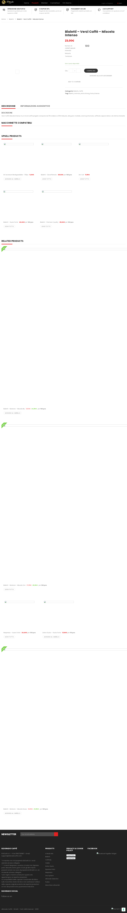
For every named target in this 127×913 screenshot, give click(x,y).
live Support (108, 9)
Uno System (49, 876)
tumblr (38, 896)
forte (92, 93)
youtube (34, 896)
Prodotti (35, 3)
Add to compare (74, 82)
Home (26, 3)
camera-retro (18, 896)
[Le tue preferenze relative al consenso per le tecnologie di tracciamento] (123, 909)
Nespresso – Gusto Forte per (19, 633)
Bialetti (11, 19)
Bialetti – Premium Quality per (56, 222)
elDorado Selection (51, 879)
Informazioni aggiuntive (35, 106)
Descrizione (8, 106)
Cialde (47, 863)
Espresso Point (50, 869)
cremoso (77, 93)
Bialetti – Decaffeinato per (56, 175)
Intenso (97, 93)
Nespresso (48, 872)
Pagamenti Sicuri (78, 9)
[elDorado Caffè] (7, 2)
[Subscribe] (56, 834)
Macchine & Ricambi (52, 885)
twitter (22, 896)
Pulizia (47, 882)
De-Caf (84, 175)
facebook (15, 896)
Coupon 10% (44, 9)
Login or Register (107, 3)
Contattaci (55, 3)
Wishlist (44, 3)
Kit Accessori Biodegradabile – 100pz (18, 175)
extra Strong (85, 93)
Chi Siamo (67, 3)
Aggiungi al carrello (12, 179)
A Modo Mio (49, 854)
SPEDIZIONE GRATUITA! (16, 9)
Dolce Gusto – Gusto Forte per (59, 633)
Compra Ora (91, 71)
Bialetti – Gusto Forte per (18, 222)
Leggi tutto (46, 179)
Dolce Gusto (49, 866)
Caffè (81, 91)
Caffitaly (48, 860)
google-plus (26, 896)
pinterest (30, 896)
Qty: (66, 71)
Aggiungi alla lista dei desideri (101, 76)
